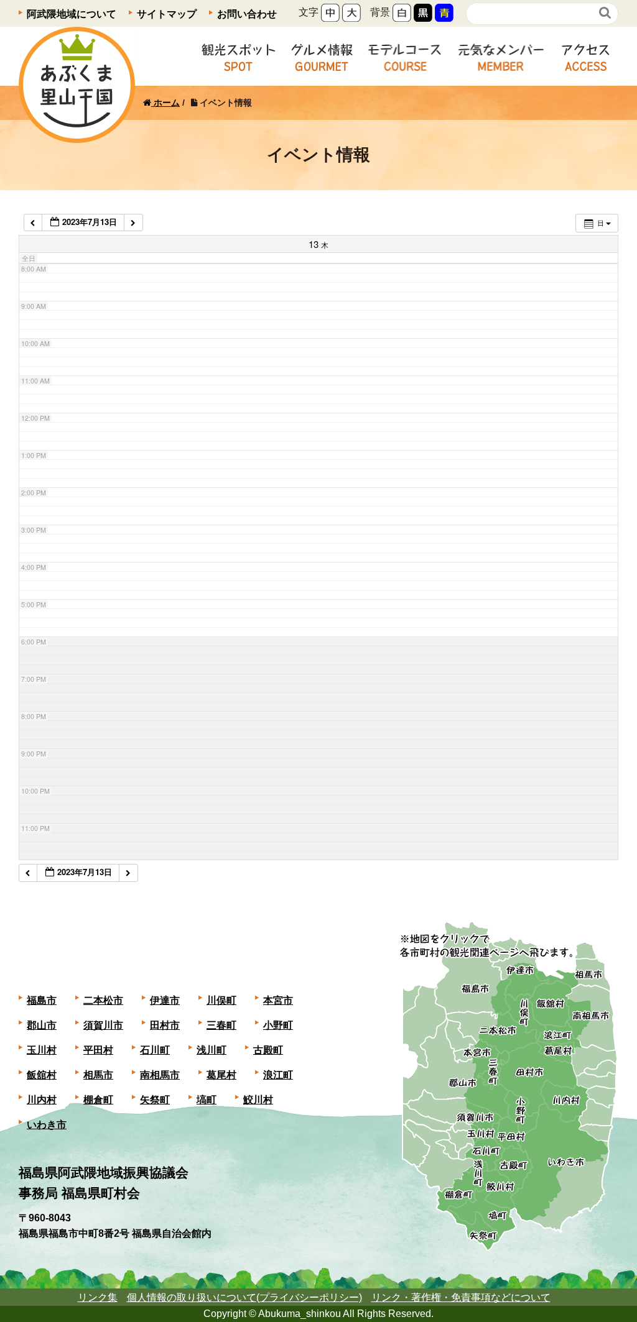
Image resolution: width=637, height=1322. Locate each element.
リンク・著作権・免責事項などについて (461, 1297)
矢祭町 (155, 1100)
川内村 (42, 1100)
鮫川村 (258, 1100)
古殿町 (268, 1050)
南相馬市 (160, 1075)
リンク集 (98, 1297)
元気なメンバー (501, 56)
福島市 (42, 1000)
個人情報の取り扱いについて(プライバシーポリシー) (244, 1297)
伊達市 (165, 1000)
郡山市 (42, 1025)
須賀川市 (103, 1025)
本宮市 (278, 1000)
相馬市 (98, 1075)
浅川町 (211, 1050)
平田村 (98, 1050)
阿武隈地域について (71, 14)
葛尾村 (221, 1075)
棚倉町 (98, 1100)
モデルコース (405, 56)
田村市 (165, 1025)
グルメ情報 (321, 56)
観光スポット (238, 56)
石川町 (155, 1050)
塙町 (206, 1100)
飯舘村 (42, 1075)
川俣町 (221, 1000)
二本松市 (103, 1000)
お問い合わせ (247, 14)
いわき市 (47, 1124)
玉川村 (42, 1050)
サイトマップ (167, 14)
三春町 (221, 1025)
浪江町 (278, 1075)
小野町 (278, 1025)
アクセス (585, 56)
